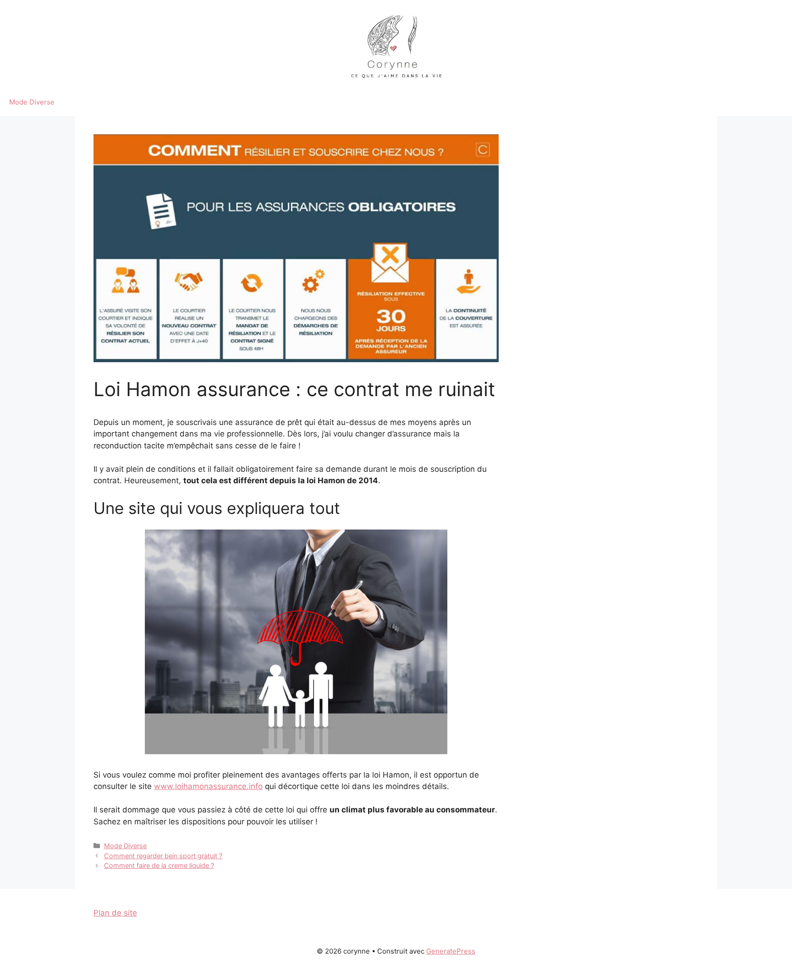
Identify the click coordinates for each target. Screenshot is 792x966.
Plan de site (115, 912)
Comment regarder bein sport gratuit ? (163, 856)
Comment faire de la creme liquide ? (159, 865)
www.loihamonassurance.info (208, 786)
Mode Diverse (32, 102)
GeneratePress (450, 951)
